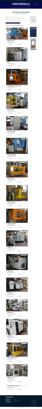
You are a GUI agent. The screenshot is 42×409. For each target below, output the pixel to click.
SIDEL (31, 34)
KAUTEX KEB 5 (10, 109)
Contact (35, 399)
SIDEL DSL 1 (10, 247)
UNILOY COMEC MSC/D (12, 357)
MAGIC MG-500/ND (11, 154)
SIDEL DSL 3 (10, 312)
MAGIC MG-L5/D (11, 40)
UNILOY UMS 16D (11, 377)
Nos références (34, 400)
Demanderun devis (20, 44)
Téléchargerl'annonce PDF (10, 44)
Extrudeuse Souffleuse (21, 7)
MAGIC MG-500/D (11, 131)
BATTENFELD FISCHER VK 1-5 (13, 385)
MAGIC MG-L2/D (11, 178)
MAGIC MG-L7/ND (11, 202)
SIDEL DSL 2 (10, 271)
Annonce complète (23, 28)
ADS (8, 62)
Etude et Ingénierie (14, 7)
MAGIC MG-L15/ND (11, 223)
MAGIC (31, 33)
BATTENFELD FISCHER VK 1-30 (14, 85)
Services (26, 7)
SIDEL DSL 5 (10, 335)
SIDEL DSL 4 (10, 292)
